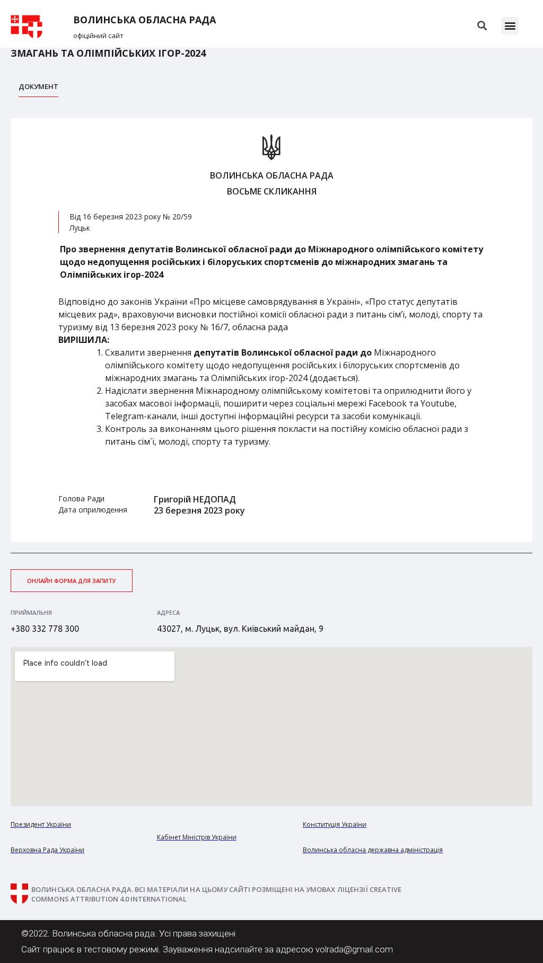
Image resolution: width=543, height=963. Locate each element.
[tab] (38, 89)
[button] (510, 25)
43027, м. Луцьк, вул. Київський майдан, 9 (240, 628)
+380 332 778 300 (45, 628)
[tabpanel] (271, 330)
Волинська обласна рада (144, 20)
